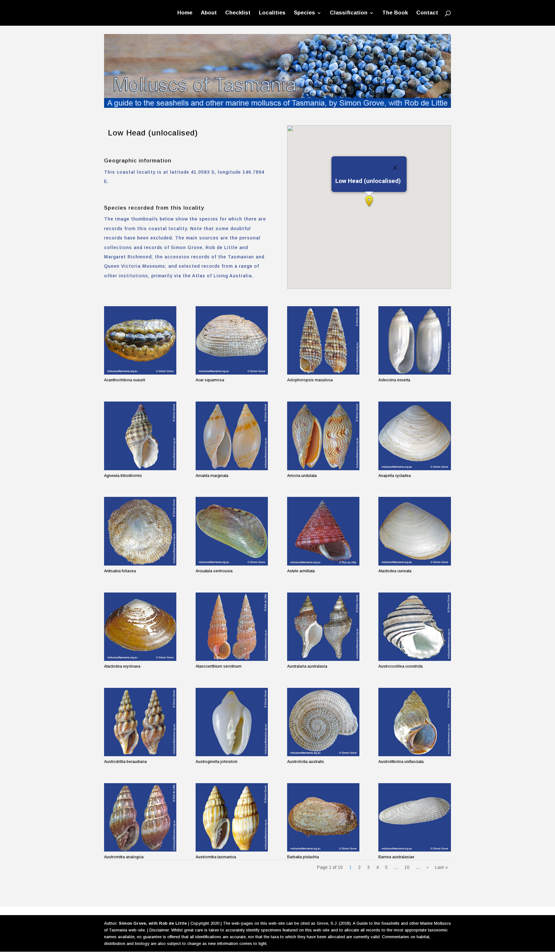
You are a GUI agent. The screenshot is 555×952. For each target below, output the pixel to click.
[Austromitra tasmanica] (232, 817)
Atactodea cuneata (394, 571)
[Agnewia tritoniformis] (140, 436)
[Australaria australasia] (323, 627)
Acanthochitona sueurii (124, 380)
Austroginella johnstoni (216, 761)
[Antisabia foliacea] (140, 531)
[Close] (395, 168)
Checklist (238, 13)
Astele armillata (301, 571)
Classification (348, 13)
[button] (369, 201)
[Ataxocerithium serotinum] (232, 627)
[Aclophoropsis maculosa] (323, 340)
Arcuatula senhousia (214, 571)
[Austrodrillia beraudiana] (140, 722)
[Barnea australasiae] (414, 817)
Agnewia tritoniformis (123, 475)
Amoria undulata (302, 475)
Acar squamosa (210, 380)
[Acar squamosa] (232, 340)
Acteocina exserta (394, 380)
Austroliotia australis (305, 761)
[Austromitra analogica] (140, 817)
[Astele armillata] (323, 531)
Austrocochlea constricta (400, 666)
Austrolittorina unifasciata (401, 761)
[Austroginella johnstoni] (232, 722)
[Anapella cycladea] (414, 436)
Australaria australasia (307, 666)
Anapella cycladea (394, 475)
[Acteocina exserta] (414, 340)
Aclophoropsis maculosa (310, 380)
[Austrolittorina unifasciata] (414, 722)
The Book (395, 13)
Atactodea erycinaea (122, 666)
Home (184, 13)
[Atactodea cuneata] (414, 531)
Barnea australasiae (396, 857)
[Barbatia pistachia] (323, 817)
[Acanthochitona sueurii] (140, 340)
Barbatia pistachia (303, 857)
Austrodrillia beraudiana (125, 761)
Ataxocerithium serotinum (219, 666)
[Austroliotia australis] (323, 722)
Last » (441, 867)
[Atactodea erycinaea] (140, 627)
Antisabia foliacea (120, 571)
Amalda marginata (212, 475)
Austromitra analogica (124, 857)
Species (304, 13)
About (209, 13)
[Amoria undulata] (323, 436)
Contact (427, 13)
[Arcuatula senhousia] (232, 531)
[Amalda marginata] (232, 436)
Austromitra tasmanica (216, 857)
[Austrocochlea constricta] (414, 627)
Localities (272, 13)
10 (407, 867)
